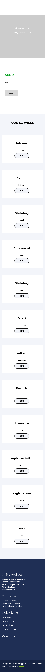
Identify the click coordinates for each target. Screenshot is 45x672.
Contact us (10, 629)
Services (9, 625)
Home (8, 618)
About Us (9, 621)
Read (11, 93)
